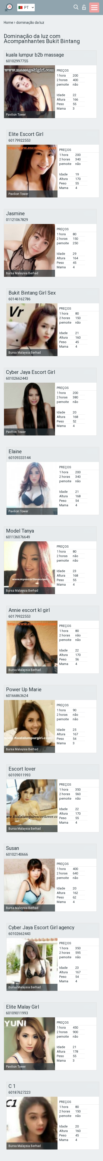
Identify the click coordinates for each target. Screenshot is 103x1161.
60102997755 (17, 61)
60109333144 (19, 457)
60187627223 (19, 1092)
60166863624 (17, 695)
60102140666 (17, 854)
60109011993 (19, 775)
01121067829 (17, 219)
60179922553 (19, 140)
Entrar (85, 6)
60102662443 (17, 378)
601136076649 (18, 537)
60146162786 (19, 299)
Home (9, 23)
